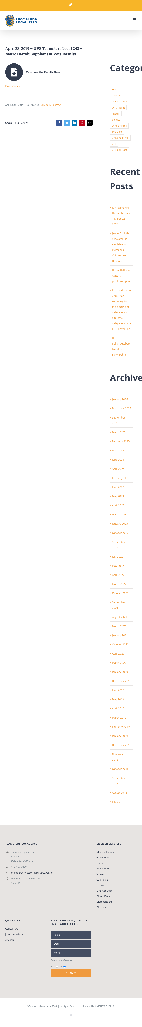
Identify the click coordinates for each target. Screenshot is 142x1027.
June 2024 (118, 459)
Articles (9, 939)
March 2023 (119, 514)
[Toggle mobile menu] (135, 20)
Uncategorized (120, 137)
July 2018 (117, 801)
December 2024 (121, 450)
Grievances (103, 857)
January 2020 (120, 672)
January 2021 (120, 635)
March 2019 (119, 717)
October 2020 (120, 644)
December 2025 (121, 408)
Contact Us (11, 928)
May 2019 (118, 699)
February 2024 (121, 478)
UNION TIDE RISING (104, 1006)
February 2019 (121, 726)
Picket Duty (103, 896)
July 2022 (117, 556)
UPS (42, 104)
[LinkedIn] (74, 123)
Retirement (103, 868)
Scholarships (119, 125)
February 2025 (121, 441)
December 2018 (121, 745)
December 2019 (121, 681)
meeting (116, 95)
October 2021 (120, 593)
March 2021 (119, 626)
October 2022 (120, 532)
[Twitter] (67, 123)
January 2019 (120, 736)
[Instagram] (70, 4)
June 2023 (118, 487)
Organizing (118, 107)
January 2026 (120, 399)
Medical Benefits (106, 852)
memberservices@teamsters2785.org (28, 872)
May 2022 (118, 565)
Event (115, 89)
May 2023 (118, 496)
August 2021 (119, 617)
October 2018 (120, 768)
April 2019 (118, 708)
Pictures (101, 907)
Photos (116, 113)
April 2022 (118, 575)
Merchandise (104, 901)
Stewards (101, 874)
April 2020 (118, 653)
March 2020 (119, 662)
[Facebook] (59, 123)
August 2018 (119, 792)
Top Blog (117, 131)
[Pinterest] (82, 123)
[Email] (90, 123)
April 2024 (118, 468)
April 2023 (118, 505)
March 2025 (119, 432)
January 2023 (120, 523)
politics (116, 119)
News (115, 101)
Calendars (102, 879)
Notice (126, 101)
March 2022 (119, 584)
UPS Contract (53, 104)
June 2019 (118, 690)
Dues (99, 863)
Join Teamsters (14, 934)
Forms (100, 885)
